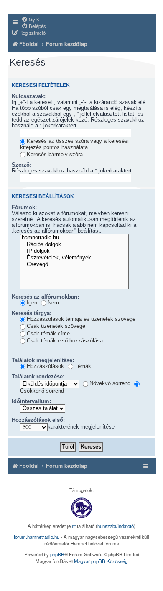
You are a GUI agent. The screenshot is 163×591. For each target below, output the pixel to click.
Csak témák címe (48, 334)
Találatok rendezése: (38, 377)
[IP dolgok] (74, 251)
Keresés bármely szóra (55, 154)
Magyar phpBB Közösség (100, 561)
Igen (32, 303)
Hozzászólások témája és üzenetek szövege (81, 319)
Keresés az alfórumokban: (45, 297)
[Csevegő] (74, 264)
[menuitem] (30, 19)
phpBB (57, 554)
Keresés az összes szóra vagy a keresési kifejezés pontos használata (74, 144)
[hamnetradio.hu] (74, 238)
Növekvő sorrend (109, 383)
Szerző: (21, 165)
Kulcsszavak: (29, 96)
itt (74, 526)
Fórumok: (24, 208)
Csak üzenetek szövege (56, 326)
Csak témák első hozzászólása (65, 341)
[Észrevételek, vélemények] (74, 258)
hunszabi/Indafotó (115, 526)
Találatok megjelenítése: (43, 360)
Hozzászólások (45, 366)
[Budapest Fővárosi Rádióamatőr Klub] (81, 507)
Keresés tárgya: (31, 313)
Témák (82, 366)
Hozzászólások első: (38, 420)
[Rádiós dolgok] (74, 244)
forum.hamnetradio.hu (36, 536)
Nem (53, 303)
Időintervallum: (31, 401)
